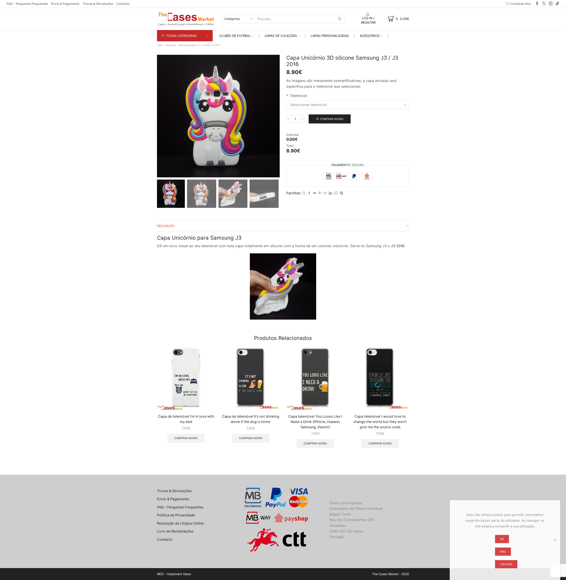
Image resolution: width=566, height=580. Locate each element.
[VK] (314, 193)
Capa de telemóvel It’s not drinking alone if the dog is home (250, 419)
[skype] (341, 193)
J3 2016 (397, 246)
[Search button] (339, 18)
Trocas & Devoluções (98, 4)
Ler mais (506, 564)
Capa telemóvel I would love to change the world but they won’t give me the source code (380, 421)
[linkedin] (330, 193)
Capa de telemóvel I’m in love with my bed (186, 419)
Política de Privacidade (176, 515)
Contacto (123, 4)
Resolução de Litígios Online (180, 523)
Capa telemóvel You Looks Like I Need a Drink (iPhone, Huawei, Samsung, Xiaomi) (315, 421)
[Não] (555, 540)
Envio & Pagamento (65, 4)
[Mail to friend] (325, 193)
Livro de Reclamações (175, 531)
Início (160, 45)
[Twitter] (544, 4)
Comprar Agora (331, 119)
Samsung (171, 45)
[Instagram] (551, 4)
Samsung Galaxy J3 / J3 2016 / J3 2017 (199, 45)
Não (503, 551)
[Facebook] (537, 4)
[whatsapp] (336, 193)
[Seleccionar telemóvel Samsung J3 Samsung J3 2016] (347, 105)
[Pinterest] (319, 193)
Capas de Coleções (281, 36)
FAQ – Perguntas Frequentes (27, 4)
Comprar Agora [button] (186, 438)
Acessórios (370, 36)
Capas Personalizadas (330, 36)
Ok (502, 539)
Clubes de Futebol (235, 36)
